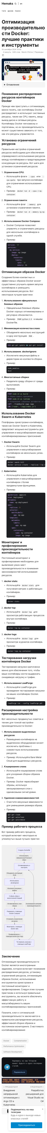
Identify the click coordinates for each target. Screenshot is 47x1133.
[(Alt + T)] (15, 3)
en (21, 3)
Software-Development (12, 1052)
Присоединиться (26, 1125)
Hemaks (7, 3)
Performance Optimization (13, 1046)
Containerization (20, 1041)
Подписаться (19, 1072)
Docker (6, 1041)
